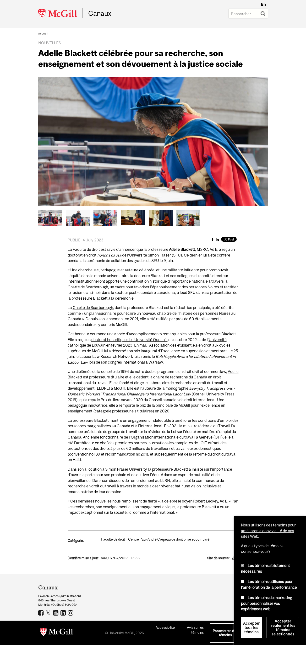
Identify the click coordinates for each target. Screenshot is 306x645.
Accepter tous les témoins (251, 627)
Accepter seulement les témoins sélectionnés (283, 627)
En (263, 4)
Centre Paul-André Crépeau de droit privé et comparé (168, 539)
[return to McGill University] (56, 633)
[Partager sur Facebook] (212, 239)
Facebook (41, 613)
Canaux (99, 13)
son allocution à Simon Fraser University (112, 469)
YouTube (56, 613)
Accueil (43, 33)
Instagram (71, 613)
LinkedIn (63, 613)
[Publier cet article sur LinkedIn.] (217, 239)
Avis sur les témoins (195, 629)
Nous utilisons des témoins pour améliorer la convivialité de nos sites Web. (268, 530)
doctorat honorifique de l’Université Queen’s (129, 339)
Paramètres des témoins (225, 633)
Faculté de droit (113, 539)
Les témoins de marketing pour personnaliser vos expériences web (266, 603)
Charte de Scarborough (93, 307)
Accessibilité (165, 627)
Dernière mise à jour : (83, 558)
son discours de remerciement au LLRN (136, 480)
